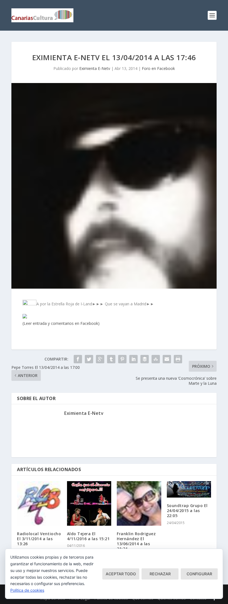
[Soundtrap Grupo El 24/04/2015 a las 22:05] (189, 489)
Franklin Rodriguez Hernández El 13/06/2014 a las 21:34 (136, 541)
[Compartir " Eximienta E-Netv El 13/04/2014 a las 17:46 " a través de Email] (166, 359)
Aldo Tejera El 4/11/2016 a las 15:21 (88, 536)
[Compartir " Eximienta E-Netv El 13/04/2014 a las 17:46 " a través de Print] (178, 359)
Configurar (199, 573)
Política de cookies (27, 590)
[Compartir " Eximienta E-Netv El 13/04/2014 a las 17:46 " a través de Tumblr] (111, 359)
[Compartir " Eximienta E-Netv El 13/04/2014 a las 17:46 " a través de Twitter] (89, 359)
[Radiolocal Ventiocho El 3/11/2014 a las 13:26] (39, 503)
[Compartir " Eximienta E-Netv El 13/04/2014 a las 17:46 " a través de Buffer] (144, 359)
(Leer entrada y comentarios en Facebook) (61, 323)
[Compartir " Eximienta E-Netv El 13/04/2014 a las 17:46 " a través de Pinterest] (122, 359)
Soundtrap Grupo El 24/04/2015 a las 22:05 (187, 510)
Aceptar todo (121, 573)
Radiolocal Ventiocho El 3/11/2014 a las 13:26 (39, 538)
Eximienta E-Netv (94, 68)
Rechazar (160, 573)
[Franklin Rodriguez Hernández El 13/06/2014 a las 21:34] (139, 503)
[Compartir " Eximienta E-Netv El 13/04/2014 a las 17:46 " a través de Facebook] (77, 359)
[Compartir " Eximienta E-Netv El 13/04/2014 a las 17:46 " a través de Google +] (100, 359)
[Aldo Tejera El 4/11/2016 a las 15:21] (89, 503)
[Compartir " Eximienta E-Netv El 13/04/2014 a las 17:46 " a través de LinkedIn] (133, 359)
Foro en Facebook (158, 68)
